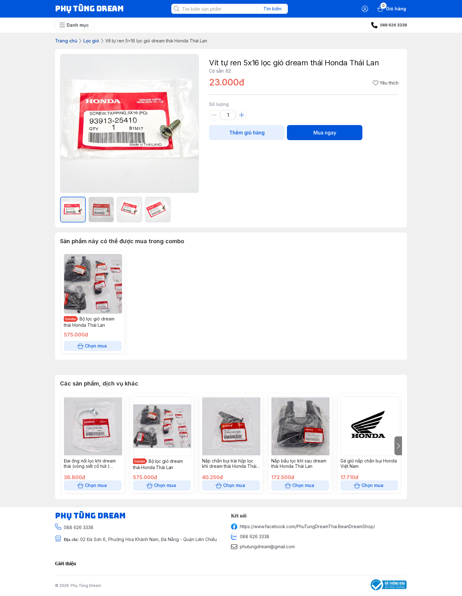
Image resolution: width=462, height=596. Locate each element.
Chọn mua (96, 345)
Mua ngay (324, 132)
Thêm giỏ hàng (247, 132)
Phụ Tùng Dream (86, 585)
